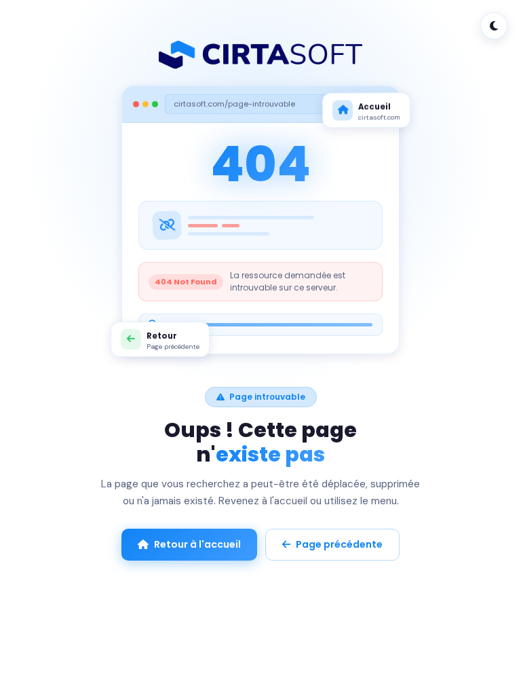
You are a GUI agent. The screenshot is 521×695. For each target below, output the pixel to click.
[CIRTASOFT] (260, 55)
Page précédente (339, 544)
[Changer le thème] (493, 25)
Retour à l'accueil (197, 544)
